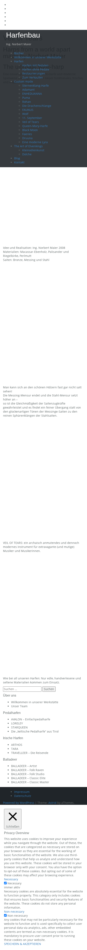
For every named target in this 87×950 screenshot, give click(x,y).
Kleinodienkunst (33, 150)
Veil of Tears (30, 122)
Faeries (27, 134)
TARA (14, 749)
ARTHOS (16, 745)
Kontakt (19, 162)
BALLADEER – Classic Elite (28, 778)
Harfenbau (23, 35)
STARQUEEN (19, 727)
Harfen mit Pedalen (35, 65)
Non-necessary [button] (14, 911)
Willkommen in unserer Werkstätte (37, 57)
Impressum (22, 792)
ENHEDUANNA (32, 94)
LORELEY (17, 723)
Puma (26, 98)
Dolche (27, 154)
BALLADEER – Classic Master (30, 782)
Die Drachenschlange (36, 106)
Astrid (52, 803)
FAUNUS (27, 110)
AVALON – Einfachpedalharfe (30, 719)
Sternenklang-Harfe (35, 85)
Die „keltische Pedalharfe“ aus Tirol (35, 731)
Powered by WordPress (18, 803)
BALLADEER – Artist (24, 766)
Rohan (26, 102)
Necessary (14, 883)
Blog (17, 158)
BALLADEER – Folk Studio (27, 774)
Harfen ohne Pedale (35, 69)
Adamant (28, 89)
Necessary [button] (11, 879)
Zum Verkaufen (32, 77)
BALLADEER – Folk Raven (27, 770)
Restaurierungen (33, 73)
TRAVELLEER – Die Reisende (29, 753)
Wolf (25, 114)
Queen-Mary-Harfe (35, 126)
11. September (32, 118)
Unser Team (19, 706)
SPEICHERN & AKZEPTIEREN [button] (22, 944)
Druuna (27, 138)
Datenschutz (22, 796)
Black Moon (30, 130)
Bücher (19, 53)
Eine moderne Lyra (35, 142)
